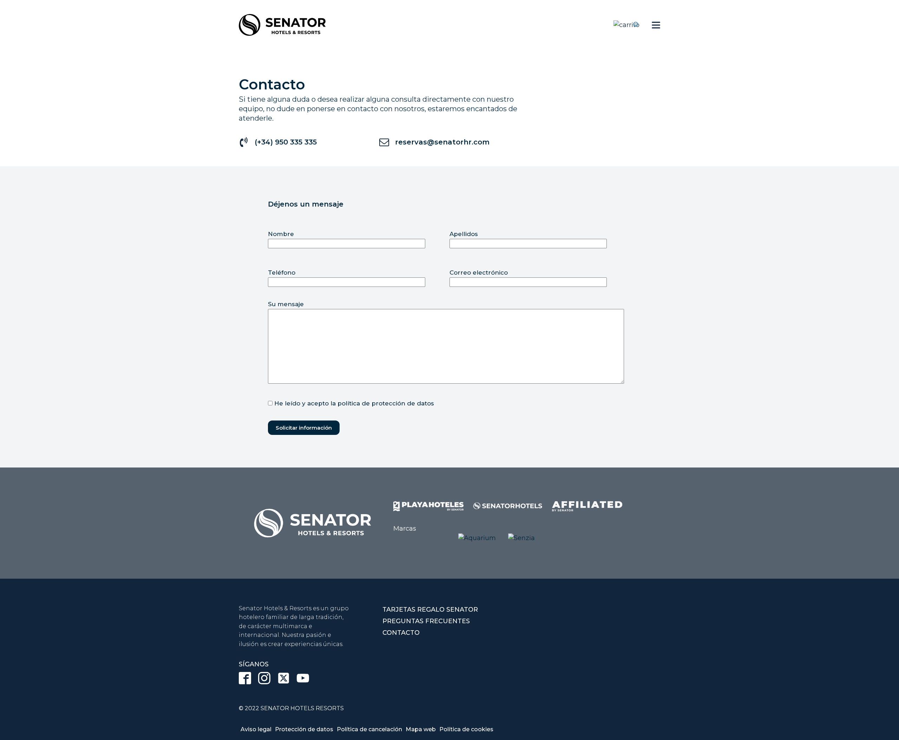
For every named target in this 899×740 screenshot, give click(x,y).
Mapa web (421, 729)
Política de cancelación (369, 729)
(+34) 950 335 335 (286, 142)
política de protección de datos (385, 403)
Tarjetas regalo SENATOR (430, 609)
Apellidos (464, 233)
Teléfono (281, 272)
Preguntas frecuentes (426, 621)
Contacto (401, 633)
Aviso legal (256, 729)
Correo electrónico (479, 272)
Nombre (281, 233)
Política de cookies (466, 729)
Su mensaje (286, 304)
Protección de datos (304, 729)
